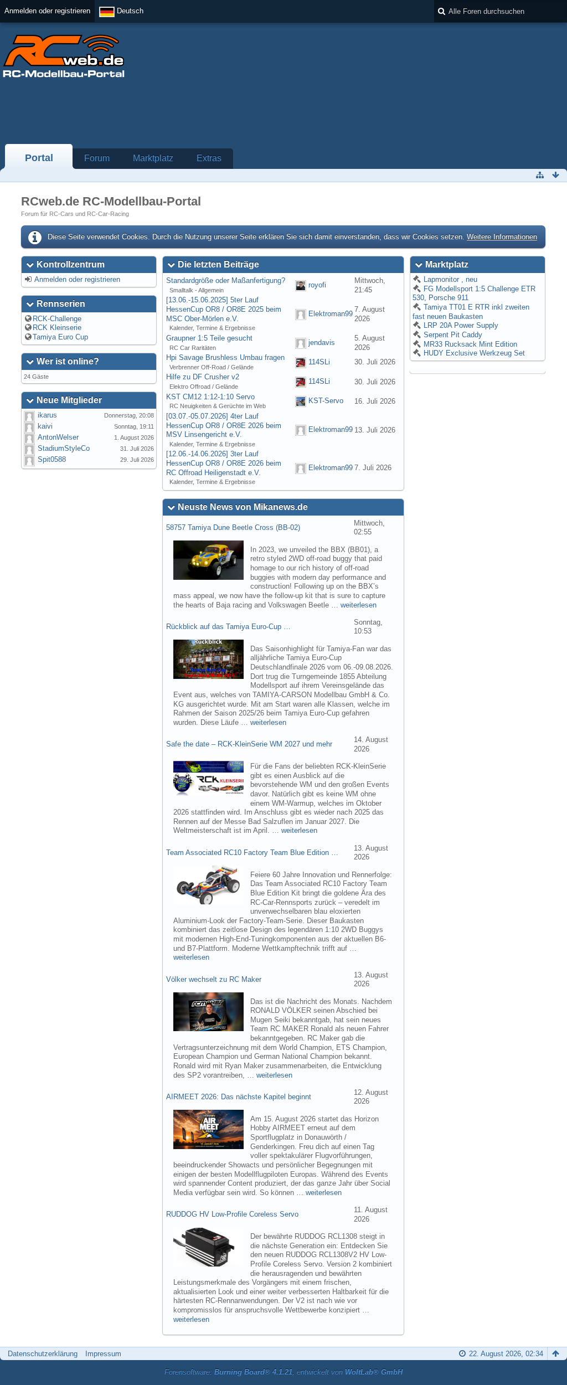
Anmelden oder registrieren (47, 11)
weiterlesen (359, 605)
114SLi (319, 362)
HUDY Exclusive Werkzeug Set (473, 353)
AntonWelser (58, 437)
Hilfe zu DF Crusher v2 (202, 377)
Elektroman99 (330, 314)
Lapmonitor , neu (449, 279)
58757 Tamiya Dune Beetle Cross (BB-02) (233, 527)
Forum (97, 158)
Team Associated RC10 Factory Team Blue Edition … (252, 852)
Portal (39, 157)
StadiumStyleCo (64, 448)
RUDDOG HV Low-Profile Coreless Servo (232, 1214)
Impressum (103, 1354)
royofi (317, 285)
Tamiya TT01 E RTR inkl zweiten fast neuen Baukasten (471, 312)
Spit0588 (52, 459)
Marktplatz (153, 158)
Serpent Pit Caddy (451, 335)
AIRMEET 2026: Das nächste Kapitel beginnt (238, 1097)
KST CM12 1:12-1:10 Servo (210, 397)
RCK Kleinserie (57, 327)
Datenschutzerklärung (43, 1354)
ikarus (47, 415)
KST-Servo (325, 401)
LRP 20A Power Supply (459, 325)
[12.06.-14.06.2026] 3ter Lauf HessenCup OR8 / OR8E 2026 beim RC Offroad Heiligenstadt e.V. (223, 463)
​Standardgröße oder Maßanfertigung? (225, 280)
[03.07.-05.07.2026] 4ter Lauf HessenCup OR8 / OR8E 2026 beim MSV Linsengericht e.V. (223, 425)
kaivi (45, 426)
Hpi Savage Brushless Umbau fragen (225, 357)
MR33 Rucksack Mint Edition (469, 344)
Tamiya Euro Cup (60, 337)
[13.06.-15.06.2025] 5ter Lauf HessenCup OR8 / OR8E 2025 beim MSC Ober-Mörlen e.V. (223, 309)
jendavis (321, 342)
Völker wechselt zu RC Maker (213, 979)
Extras (209, 158)
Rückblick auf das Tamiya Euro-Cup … (228, 626)
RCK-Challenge (57, 319)
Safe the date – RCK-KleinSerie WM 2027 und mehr (249, 744)
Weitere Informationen (502, 237)
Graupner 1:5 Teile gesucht (209, 338)
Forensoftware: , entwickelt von (283, 1372)
